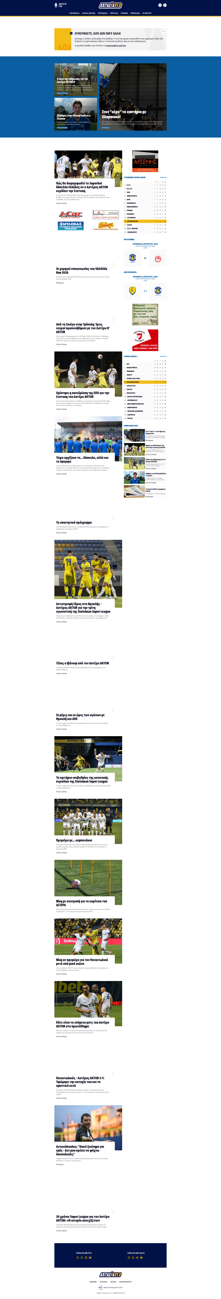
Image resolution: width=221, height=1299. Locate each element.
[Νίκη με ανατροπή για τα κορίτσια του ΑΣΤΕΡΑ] (88, 882)
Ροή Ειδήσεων (74, 13)
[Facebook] (77, 1258)
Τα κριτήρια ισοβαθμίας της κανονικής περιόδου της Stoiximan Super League (82, 779)
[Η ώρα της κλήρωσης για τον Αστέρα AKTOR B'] (134, 463)
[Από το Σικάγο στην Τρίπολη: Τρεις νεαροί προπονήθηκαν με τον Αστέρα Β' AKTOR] (88, 309)
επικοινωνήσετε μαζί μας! (116, 45)
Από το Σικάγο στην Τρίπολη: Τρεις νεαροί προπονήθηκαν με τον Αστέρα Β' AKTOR (83, 328)
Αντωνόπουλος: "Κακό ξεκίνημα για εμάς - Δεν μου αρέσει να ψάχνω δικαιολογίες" (80, 1150)
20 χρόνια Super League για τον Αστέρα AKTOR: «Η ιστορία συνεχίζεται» (83, 1219)
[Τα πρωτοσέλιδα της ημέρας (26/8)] (134, 491)
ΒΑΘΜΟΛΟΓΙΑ (163, 177)
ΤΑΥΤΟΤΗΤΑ (113, 1282)
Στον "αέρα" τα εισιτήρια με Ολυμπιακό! (124, 114)
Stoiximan (124, 13)
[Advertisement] (71, 214)
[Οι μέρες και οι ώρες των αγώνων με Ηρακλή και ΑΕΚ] (88, 700)
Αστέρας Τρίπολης (88, 13)
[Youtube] (90, 1258)
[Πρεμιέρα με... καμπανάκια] (88, 821)
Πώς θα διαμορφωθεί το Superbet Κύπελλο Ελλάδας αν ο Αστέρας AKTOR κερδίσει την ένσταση (82, 187)
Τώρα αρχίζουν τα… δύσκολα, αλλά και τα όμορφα (82, 460)
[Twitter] (81, 1258)
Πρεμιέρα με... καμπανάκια (74, 840)
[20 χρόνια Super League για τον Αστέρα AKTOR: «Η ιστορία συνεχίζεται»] (88, 1196)
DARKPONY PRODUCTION (119, 1293)
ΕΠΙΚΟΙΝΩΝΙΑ (93, 1282)
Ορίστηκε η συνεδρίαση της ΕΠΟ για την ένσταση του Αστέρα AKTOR (82, 395)
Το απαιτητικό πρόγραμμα (74, 522)
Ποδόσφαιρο (102, 13)
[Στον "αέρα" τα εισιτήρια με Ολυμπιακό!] (134, 435)
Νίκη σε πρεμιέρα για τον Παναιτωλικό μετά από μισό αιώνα (82, 962)
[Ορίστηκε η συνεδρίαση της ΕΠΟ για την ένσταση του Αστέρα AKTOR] (88, 374)
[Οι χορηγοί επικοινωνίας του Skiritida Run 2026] (88, 253)
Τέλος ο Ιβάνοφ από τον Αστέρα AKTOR (82, 663)
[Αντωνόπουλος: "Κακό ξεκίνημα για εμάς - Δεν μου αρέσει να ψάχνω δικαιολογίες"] (88, 1128)
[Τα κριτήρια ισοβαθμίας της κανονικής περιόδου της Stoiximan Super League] (88, 759)
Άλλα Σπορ (114, 13)
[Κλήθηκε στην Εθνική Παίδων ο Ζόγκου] (134, 477)
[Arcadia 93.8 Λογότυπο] (110, 5)
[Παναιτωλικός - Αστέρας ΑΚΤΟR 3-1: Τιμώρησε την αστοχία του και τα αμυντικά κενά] (88, 1063)
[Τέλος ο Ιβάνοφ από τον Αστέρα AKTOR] (88, 648)
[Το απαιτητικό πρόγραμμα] (88, 503)
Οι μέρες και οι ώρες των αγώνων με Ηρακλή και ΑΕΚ (80, 717)
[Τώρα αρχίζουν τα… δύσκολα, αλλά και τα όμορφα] (88, 439)
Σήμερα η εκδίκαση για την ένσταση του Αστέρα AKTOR (155, 446)
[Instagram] (86, 1258)
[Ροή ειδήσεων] (160, 5)
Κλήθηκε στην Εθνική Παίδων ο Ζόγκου (74, 117)
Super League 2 (130, 356)
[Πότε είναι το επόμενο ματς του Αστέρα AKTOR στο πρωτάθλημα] (88, 1004)
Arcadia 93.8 (147, 13)
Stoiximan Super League (135, 177)
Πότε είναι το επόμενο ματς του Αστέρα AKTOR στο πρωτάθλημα (82, 1024)
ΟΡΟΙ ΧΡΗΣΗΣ (103, 1282)
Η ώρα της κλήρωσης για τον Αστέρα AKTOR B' (72, 80)
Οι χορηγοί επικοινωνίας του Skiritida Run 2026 (81, 271)
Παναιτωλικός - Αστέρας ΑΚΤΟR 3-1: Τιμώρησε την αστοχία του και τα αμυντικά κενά (80, 1082)
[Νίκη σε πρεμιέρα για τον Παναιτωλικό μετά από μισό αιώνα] (88, 941)
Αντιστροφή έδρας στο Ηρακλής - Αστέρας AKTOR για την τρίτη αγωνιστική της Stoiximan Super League (83, 608)
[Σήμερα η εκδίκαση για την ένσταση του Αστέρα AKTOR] (134, 449)
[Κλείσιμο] (163, 31)
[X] (133, 1258)
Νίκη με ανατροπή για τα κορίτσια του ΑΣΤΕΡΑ (81, 903)
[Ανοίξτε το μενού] (165, 5)
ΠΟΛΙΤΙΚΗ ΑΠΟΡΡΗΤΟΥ (125, 1282)
